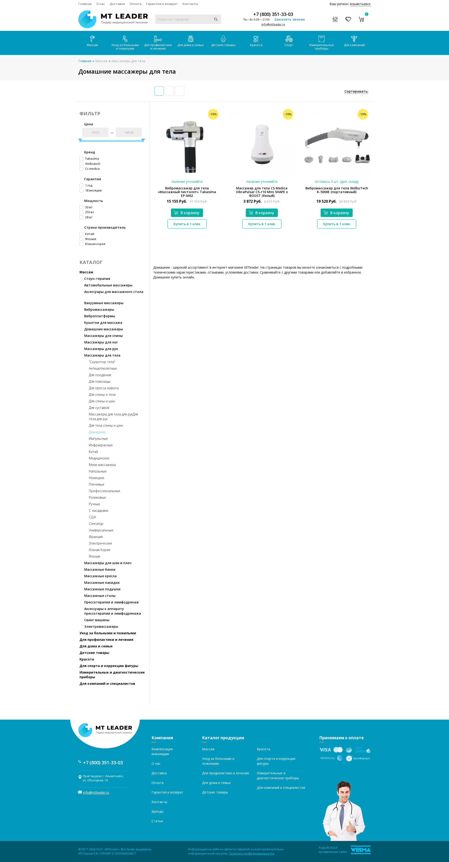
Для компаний (354, 45)
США (92, 517)
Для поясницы (99, 381)
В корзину (190, 212)
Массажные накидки (101, 582)
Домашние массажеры (103, 329)
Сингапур (96, 523)
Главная (85, 4)
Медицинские (99, 458)
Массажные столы (100, 595)
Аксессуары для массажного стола (113, 291)
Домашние (97, 432)
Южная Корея (99, 550)
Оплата (135, 4)
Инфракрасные (101, 445)
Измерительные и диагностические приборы (112, 674)
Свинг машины (96, 620)
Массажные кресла (100, 576)
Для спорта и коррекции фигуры (109, 666)
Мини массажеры (102, 464)
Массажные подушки (102, 589)
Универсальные (101, 530)
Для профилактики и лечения (158, 46)
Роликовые (97, 497)
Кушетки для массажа (103, 322)
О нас (100, 4)
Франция (96, 536)
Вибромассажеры (99, 309)
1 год (88, 185)
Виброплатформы (99, 316)
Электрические (100, 543)
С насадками (98, 510)
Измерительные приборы (321, 46)
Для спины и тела (102, 394)
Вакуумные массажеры (103, 303)
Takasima (91, 158)
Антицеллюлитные (103, 368)
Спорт (288, 45)
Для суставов (99, 407)
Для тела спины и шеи (106, 425)
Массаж (92, 45)
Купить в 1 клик (187, 224)
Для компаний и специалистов (107, 683)
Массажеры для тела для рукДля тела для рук (113, 416)
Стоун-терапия (97, 278)
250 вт (89, 212)
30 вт (88, 207)
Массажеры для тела (128, 61)
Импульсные (98, 438)
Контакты (190, 4)
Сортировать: (356, 91)
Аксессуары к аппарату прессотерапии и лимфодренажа (112, 611)
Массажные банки (99, 569)
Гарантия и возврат (162, 4)
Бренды (157, 811)
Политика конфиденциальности (251, 853)
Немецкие (96, 478)
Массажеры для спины (103, 335)
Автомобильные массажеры (108, 285)
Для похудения (100, 375)
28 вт (88, 217)
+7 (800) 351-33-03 (273, 14)
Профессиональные (104, 491)
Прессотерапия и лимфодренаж (111, 602)
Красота (256, 45)
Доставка (117, 4)
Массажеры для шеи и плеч (107, 563)
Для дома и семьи (190, 45)
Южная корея (94, 244)
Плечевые (96, 484)
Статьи (157, 821)
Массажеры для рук (101, 348)
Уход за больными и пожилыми (125, 46)
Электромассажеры (101, 626)
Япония (90, 239)
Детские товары (223, 45)
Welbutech (92, 164)
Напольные (98, 471)
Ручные (94, 504)
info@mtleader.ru (273, 24)
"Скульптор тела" (102, 362)
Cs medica (92, 168)
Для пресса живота (104, 388)
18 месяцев (93, 190)
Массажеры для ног (101, 342)
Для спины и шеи (102, 401)
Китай (89, 234)
